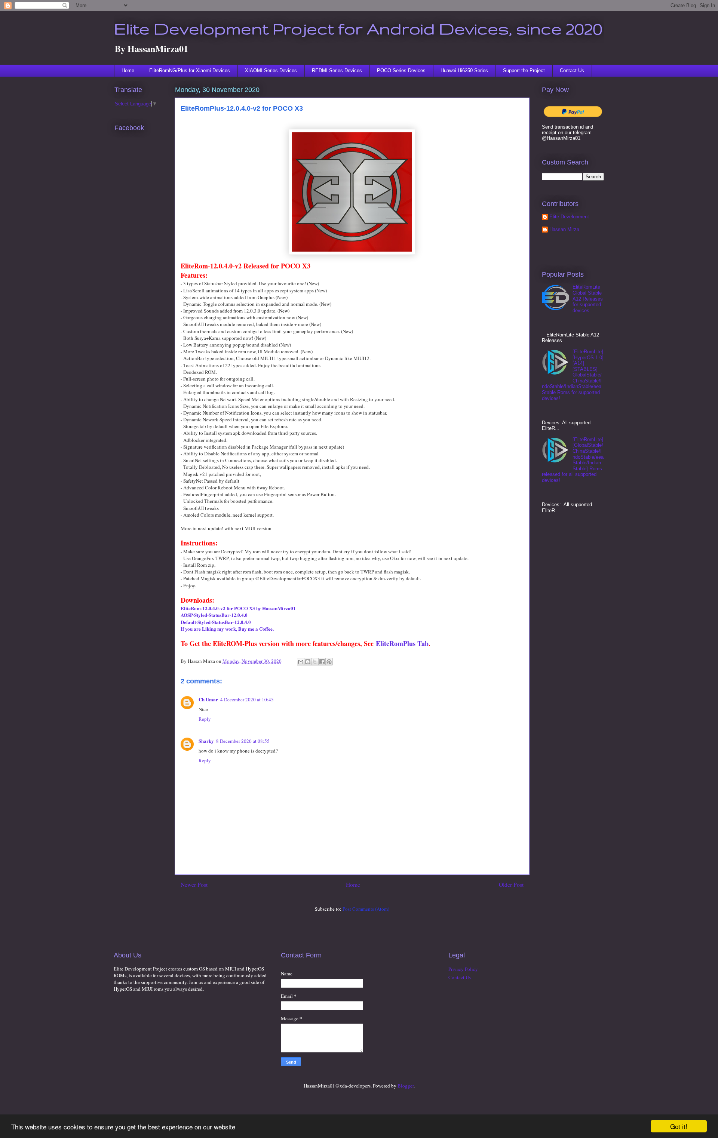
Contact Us (572, 70)
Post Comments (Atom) (366, 908)
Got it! (678, 1126)
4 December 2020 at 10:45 (247, 699)
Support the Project (524, 70)
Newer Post (194, 884)
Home (128, 70)
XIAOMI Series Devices (271, 70)
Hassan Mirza (564, 229)
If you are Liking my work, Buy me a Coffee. (227, 628)
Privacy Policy (463, 969)
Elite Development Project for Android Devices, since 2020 (358, 28)
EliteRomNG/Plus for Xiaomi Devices (189, 70)
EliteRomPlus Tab (402, 643)
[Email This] (300, 661)
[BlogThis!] (308, 661)
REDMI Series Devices (337, 70)
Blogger (406, 1085)
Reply (205, 719)
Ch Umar (208, 699)
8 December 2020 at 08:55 (243, 741)
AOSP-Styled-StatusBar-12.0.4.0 (214, 614)
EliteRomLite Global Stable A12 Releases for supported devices (588, 298)
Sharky (206, 740)
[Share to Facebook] (322, 661)
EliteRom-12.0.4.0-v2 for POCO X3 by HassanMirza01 (238, 608)
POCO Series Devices (401, 70)
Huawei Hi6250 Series (464, 70)
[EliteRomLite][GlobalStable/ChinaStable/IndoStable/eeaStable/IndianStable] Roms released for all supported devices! (573, 460)
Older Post (511, 884)
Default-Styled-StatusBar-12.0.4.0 (216, 621)
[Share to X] (315, 661)
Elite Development (569, 216)
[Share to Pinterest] (329, 661)
